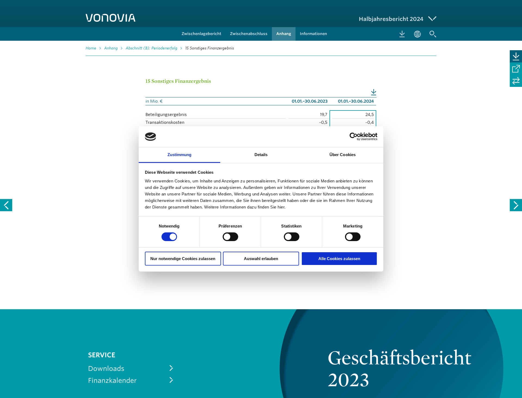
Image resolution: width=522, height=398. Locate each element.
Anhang (111, 48)
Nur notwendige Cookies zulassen (182, 258)
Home (91, 48)
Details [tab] (261, 154)
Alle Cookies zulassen (339, 258)
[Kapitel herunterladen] (516, 56)
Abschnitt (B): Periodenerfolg (151, 48)
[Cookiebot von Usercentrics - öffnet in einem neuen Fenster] (353, 136)
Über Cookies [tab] (343, 154)
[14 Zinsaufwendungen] (6, 205)
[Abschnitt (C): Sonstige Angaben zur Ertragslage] (516, 205)
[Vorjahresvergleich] (516, 81)
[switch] (230, 236)
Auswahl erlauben (261, 258)
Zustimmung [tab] (179, 154)
